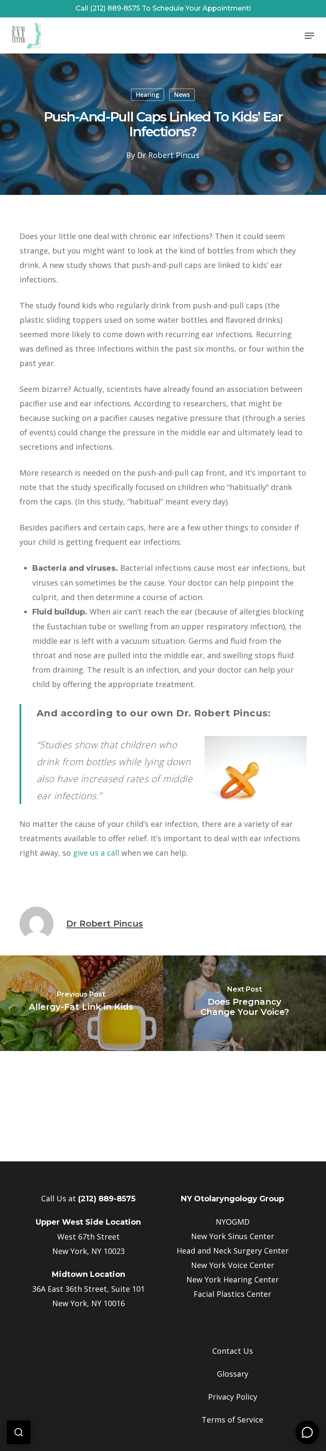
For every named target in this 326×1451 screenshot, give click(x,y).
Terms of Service (232, 1419)
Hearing (147, 94)
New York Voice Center (232, 1265)
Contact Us (232, 1351)
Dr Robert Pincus (168, 155)
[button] (309, 35)
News (182, 94)
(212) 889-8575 (106, 1198)
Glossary (232, 1374)
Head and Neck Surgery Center (233, 1250)
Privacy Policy (232, 1397)
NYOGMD (233, 1222)
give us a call (96, 853)
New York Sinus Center (232, 1236)
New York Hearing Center (232, 1279)
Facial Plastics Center (232, 1294)
